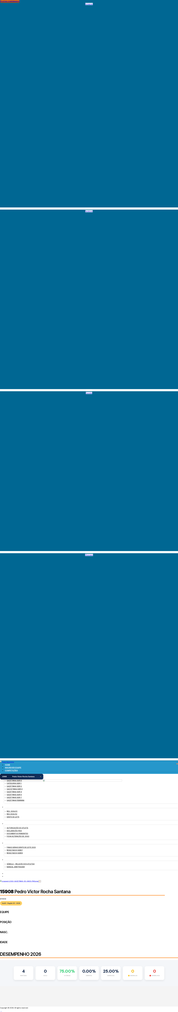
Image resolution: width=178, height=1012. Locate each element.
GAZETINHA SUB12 (14, 786)
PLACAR (8, 843)
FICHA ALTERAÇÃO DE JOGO (18, 836)
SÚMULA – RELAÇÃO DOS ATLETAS (21, 864)
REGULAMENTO (11, 807)
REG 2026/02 (12, 814)
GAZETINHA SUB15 (14, 795)
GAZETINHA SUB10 (14, 781)
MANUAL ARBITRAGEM (16, 867)
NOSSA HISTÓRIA (12, 873)
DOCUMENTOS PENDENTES (17, 834)
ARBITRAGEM (10, 859)
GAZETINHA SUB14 (14, 792)
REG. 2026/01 (12, 811)
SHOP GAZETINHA (12, 876)
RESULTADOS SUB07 (15, 850)
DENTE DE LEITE (13, 817)
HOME (7, 765)
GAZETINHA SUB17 (14, 797)
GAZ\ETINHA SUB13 (15, 789)
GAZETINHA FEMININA (15, 800)
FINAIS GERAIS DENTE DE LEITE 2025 (21, 847)
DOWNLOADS (10, 823)
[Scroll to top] (1, 1011)
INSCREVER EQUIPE (13, 768)
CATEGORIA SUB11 (14, 783)
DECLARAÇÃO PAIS (14, 831)
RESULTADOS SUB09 (15, 853)
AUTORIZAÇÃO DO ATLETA (17, 828)
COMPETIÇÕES (11, 770)
